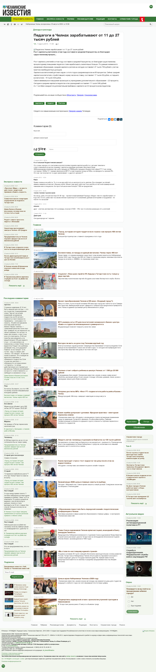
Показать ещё (15, 286)
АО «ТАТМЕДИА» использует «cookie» (13, 658)
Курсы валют (132, 421)
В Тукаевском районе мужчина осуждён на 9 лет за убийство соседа (15, 535)
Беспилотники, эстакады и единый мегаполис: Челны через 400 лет (17, 396)
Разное (122, 625)
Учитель (61, 103)
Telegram (80, 95)
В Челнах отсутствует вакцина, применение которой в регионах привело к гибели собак (16, 513)
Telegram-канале (75, 111)
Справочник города (129, 19)
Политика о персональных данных (12, 653)
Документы (71, 625)
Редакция (100, 19)
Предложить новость (23, 19)
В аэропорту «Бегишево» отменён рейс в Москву (16, 430)
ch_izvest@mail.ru (12, 645)
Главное (40, 19)
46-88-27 (29, 642)
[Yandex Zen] (8, 24)
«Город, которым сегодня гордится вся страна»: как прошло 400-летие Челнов (14, 413)
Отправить (39, 154)
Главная (34, 625)
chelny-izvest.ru (71, 656)
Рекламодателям (85, 19)
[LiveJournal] (121, 119)
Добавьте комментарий (41, 138)
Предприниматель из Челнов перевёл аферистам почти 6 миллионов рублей (15, 447)
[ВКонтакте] (109, 119)
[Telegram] (21, 24)
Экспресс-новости (55, 19)
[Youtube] (14, 24)
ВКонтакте (71, 95)
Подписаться (17, 577)
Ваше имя (37, 130)
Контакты (112, 19)
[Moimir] (18, 24)
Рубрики (70, 19)
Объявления (139, 427)
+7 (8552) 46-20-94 (20, 642)
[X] (118, 119)
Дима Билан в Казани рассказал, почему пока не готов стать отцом (16, 377)
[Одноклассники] (112, 119)
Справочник (108, 625)
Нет (132, 601)
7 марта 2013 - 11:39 (45, 44)
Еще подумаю (136, 606)
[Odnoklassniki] (11, 24)
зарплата (39, 103)
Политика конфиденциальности (11, 661)
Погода (146, 421)
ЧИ (35, 44)
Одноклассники (90, 95)
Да (132, 597)
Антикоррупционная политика (11, 654)
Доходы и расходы (42, 30)
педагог (50, 103)
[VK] (4, 24)
